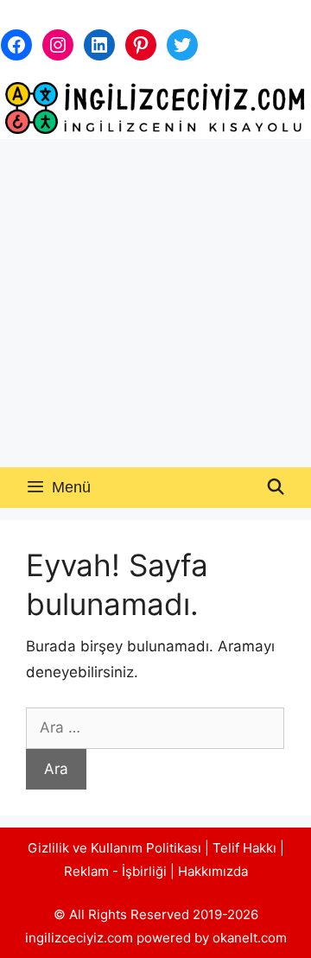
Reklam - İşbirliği (117, 871)
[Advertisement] (155, 303)
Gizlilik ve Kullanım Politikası (114, 848)
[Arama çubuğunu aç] (276, 487)
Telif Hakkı (244, 848)
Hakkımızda (213, 871)
